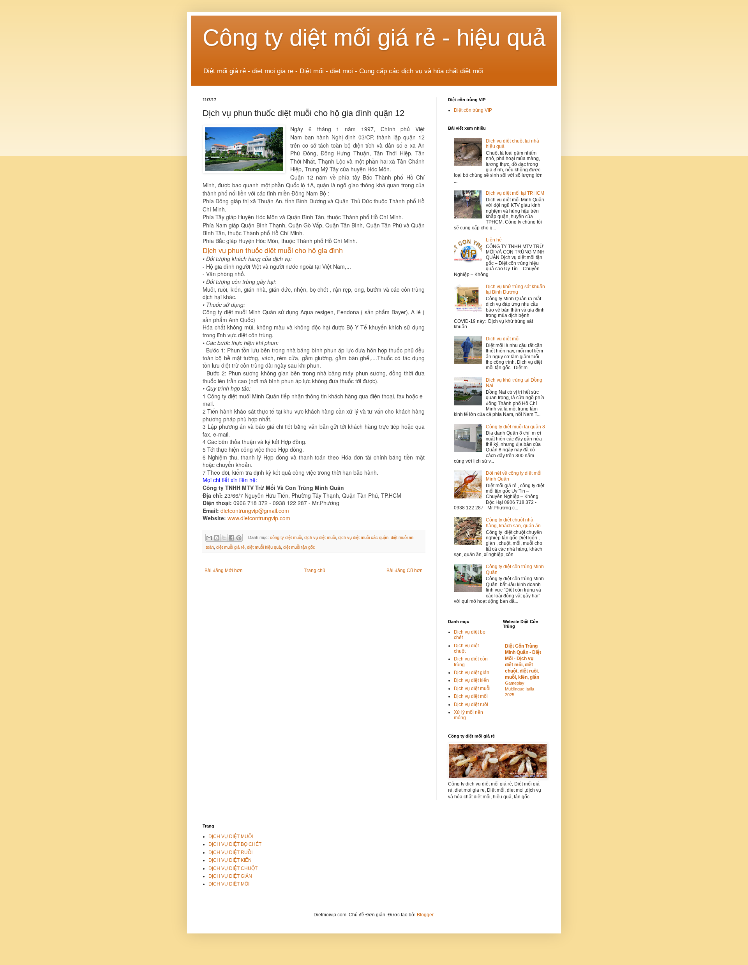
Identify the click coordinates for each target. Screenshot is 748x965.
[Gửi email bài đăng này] (209, 538)
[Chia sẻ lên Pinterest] (239, 538)
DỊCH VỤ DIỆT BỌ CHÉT (234, 844)
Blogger (425, 914)
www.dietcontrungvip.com (259, 518)
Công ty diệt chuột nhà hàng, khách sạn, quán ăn (513, 522)
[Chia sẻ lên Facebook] (231, 538)
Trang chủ (314, 570)
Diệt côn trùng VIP (473, 110)
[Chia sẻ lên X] (224, 538)
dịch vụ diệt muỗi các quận (363, 537)
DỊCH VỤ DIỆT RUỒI (230, 852)
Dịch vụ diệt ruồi (471, 704)
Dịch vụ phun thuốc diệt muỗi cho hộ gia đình (273, 250)
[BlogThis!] (217, 538)
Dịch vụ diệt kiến (471, 680)
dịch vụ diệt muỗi (320, 537)
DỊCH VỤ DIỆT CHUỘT (233, 868)
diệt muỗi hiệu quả (264, 547)
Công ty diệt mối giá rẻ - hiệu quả (374, 38)
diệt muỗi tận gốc (299, 547)
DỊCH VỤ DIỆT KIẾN (230, 860)
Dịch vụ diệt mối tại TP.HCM (515, 193)
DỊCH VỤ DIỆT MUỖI (230, 836)
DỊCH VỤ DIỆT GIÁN (230, 876)
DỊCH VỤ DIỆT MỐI (228, 884)
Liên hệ (494, 240)
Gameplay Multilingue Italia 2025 (519, 689)
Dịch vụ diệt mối (503, 339)
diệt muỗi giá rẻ (230, 547)
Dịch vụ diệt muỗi (472, 688)
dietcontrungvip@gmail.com (255, 510)
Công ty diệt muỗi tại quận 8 (515, 427)
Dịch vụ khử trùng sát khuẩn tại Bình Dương (515, 289)
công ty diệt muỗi (286, 537)
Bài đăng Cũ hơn (404, 570)
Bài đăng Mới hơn (224, 570)
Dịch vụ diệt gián (471, 672)
